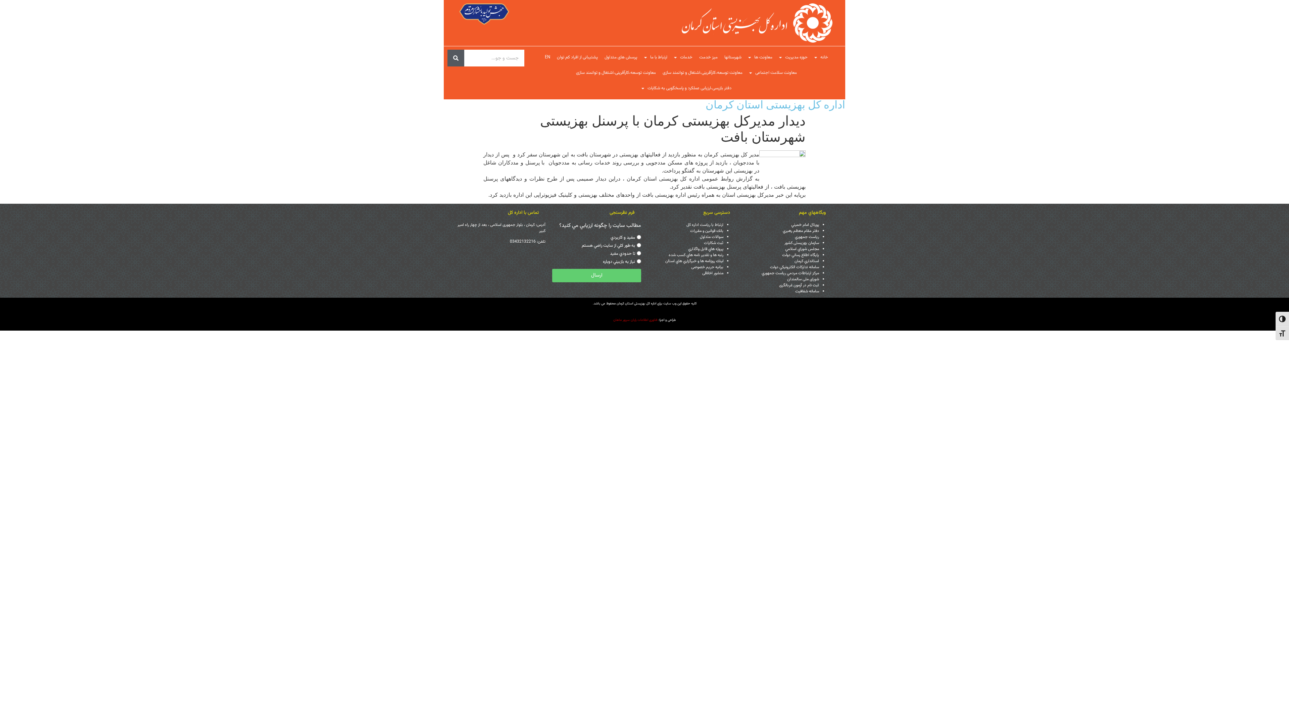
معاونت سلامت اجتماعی (776, 72)
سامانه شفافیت (807, 291)
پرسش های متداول (621, 57)
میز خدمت (708, 57)
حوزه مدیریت (796, 57)
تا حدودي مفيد (622, 253)
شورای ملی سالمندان (803, 279)
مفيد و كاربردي (623, 237)
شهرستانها (733, 57)
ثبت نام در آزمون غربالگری (799, 285)
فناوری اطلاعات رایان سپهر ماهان (635, 320)
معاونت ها (763, 57)
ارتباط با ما (658, 57)
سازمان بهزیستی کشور (801, 243)
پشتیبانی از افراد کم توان (577, 57)
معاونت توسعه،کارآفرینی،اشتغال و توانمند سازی (703, 72)
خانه (824, 57)
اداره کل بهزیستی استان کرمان (775, 104)
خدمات (686, 57)
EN (547, 57)
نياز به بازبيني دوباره (619, 261)
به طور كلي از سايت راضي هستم (608, 245)
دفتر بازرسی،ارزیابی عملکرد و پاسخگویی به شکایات (689, 88)
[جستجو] (455, 58)
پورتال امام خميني (805, 225)
